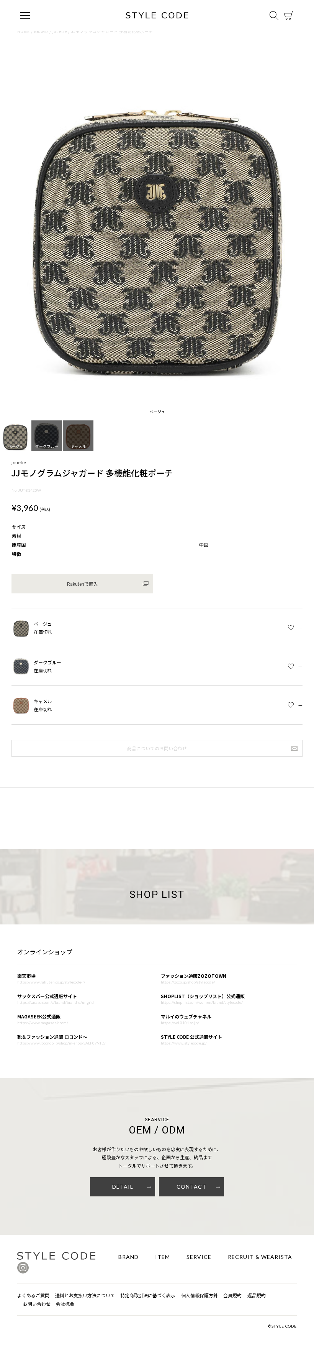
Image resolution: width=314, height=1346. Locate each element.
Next (304, 228)
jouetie (59, 31)
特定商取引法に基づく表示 (147, 1295)
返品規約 (256, 1295)
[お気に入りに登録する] (291, 628)
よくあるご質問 (33, 1295)
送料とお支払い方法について (85, 1295)
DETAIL (122, 1186)
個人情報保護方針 (199, 1295)
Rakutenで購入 (82, 583)
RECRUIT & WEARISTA (260, 1257)
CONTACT (191, 1186)
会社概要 (65, 1303)
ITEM (162, 1257)
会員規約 (232, 1295)
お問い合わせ (37, 1303)
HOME (23, 31)
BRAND (41, 31)
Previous (9, 228)
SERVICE (198, 1257)
